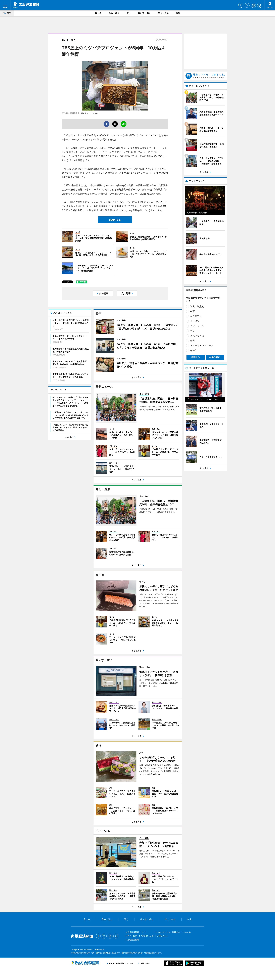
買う (128, 13)
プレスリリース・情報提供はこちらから (174, 932)
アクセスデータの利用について (140, 936)
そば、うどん (197, 326)
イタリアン (196, 316)
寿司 (192, 340)
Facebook (240, 5)
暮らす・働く (144, 13)
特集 (178, 13)
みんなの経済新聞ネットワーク (85, 963)
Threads (259, 5)
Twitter (247, 5)
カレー (193, 330)
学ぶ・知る (163, 13)
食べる (98, 13)
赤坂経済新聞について (136, 932)
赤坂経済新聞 (26, 5)
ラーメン (194, 321)
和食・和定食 (197, 306)
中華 (192, 311)
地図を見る (115, 219)
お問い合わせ (162, 936)
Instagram (253, 5)
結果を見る (214, 357)
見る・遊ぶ (114, 13)
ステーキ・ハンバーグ (201, 345)
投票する (195, 357)
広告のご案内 (133, 940)
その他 (193, 350)
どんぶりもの (197, 335)
